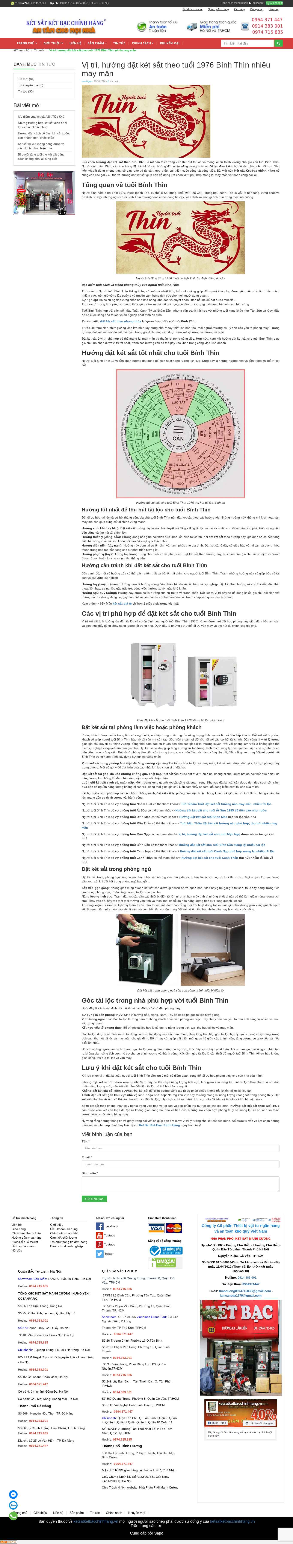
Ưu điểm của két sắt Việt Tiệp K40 (41, 116)
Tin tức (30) (26, 91)
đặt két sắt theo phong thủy (120, 321)
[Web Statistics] (8, 1542)
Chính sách (141, 43)
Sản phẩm (96, 43)
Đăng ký (273, 9)
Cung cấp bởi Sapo (146, 1533)
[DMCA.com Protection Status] (162, 1262)
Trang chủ (26, 43)
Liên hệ (75, 43)
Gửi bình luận (94, 1199)
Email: (87, 1157)
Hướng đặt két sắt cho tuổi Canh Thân (209, 857)
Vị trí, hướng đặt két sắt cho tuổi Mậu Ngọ (209, 834)
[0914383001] (13, 1516)
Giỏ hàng (276, 3)
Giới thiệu (52, 43)
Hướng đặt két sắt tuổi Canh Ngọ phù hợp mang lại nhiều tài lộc (227, 851)
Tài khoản (257, 3)
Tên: (85, 1141)
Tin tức (119, 43)
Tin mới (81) (26, 79)
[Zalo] (13, 1505)
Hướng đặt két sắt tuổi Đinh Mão (203, 817)
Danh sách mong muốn (234, 3)
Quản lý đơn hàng (218, 9)
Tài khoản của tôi (192, 9)
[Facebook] (13, 1494)
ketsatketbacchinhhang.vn (96, 1521)
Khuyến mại (170, 43)
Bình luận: (90, 1173)
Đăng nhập (256, 9)
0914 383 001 (247, 1277)
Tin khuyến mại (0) (30, 85)
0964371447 (251, 1284)
